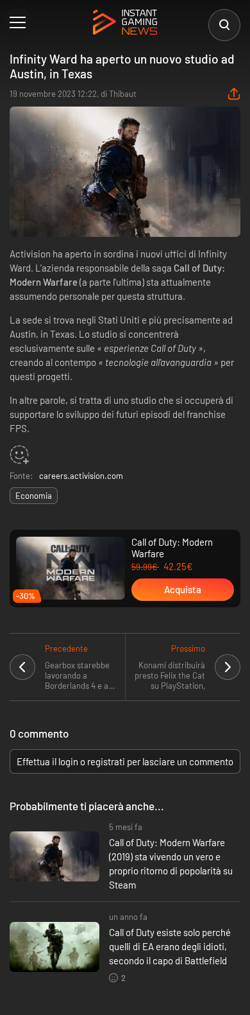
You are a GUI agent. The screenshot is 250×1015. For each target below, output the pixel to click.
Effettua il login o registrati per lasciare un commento (125, 761)
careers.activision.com (81, 476)
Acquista (182, 589)
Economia (33, 495)
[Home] (125, 23)
